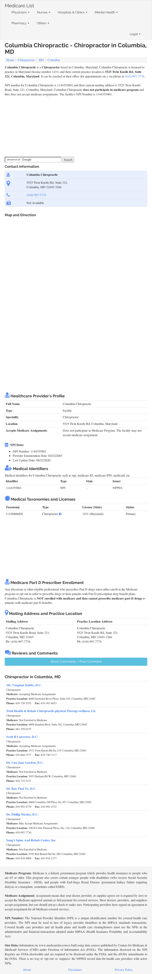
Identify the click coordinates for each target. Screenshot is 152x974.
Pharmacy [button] (19, 23)
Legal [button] (134, 34)
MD (41, 60)
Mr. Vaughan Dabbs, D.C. (24, 685)
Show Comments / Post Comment (76, 661)
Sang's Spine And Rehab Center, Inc (31, 840)
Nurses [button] (42, 12)
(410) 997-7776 (134, 76)
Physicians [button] (19, 12)
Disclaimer (75, 969)
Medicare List (19, 5)
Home (10, 60)
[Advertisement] (77, 126)
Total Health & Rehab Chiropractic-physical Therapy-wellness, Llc (51, 711)
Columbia (54, 60)
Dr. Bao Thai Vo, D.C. (21, 788)
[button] (60, 514)
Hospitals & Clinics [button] (71, 12)
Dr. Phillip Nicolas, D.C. (22, 814)
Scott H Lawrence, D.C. (22, 736)
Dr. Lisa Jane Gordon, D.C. (25, 762)
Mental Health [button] (105, 12)
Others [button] (42, 23)
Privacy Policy (124, 969)
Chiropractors (26, 60)
